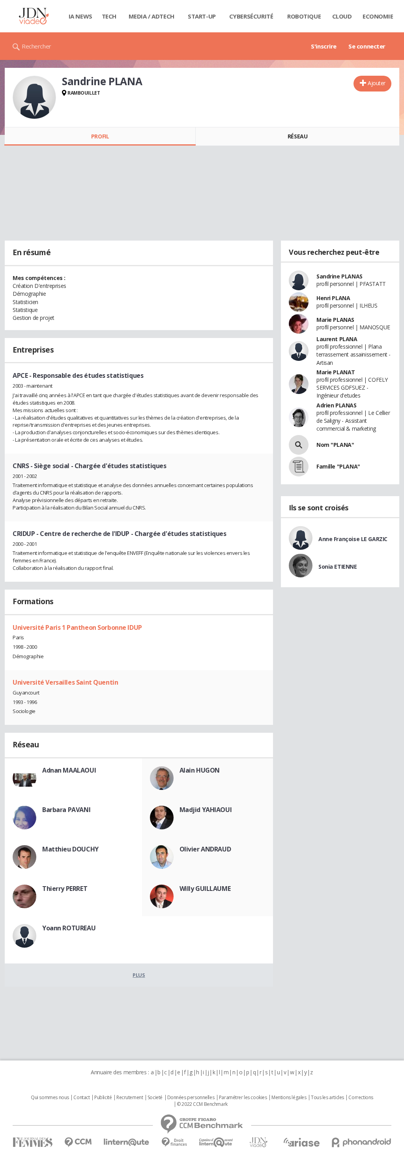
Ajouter (376, 83)
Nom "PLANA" (335, 444)
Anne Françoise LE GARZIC (352, 539)
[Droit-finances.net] (174, 1142)
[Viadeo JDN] (258, 1142)
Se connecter (366, 46)
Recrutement (129, 1097)
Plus (139, 974)
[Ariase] (301, 1142)
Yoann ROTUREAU (68, 928)
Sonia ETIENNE (337, 566)
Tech (109, 16)
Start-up (202, 16)
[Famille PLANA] (299, 466)
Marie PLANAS (335, 319)
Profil (100, 136)
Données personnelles (191, 1097)
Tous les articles (327, 1097)
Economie (378, 16)
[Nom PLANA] (299, 445)
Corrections (360, 1097)
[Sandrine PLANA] (34, 97)
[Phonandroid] (361, 1142)
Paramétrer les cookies (243, 1097)
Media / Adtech (151, 16)
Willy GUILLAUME (205, 888)
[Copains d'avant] (216, 1142)
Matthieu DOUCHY (70, 849)
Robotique (304, 16)
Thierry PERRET (64, 888)
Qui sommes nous (50, 1097)
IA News (80, 16)
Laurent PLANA (336, 339)
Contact (81, 1097)
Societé (155, 1097)
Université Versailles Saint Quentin (65, 682)
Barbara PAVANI (66, 809)
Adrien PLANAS (336, 405)
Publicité (103, 1097)
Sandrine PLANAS (339, 276)
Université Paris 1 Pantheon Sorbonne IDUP (77, 627)
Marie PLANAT (335, 372)
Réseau (297, 136)
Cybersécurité (251, 16)
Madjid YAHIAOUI (206, 809)
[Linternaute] (127, 1142)
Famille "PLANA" (338, 466)
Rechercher (36, 46)
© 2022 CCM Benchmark (202, 1104)
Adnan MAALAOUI (69, 770)
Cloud (342, 16)
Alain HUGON (200, 770)
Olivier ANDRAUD (205, 849)
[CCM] (78, 1142)
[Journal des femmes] (32, 1142)
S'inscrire (324, 46)
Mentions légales (288, 1097)
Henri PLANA (333, 298)
